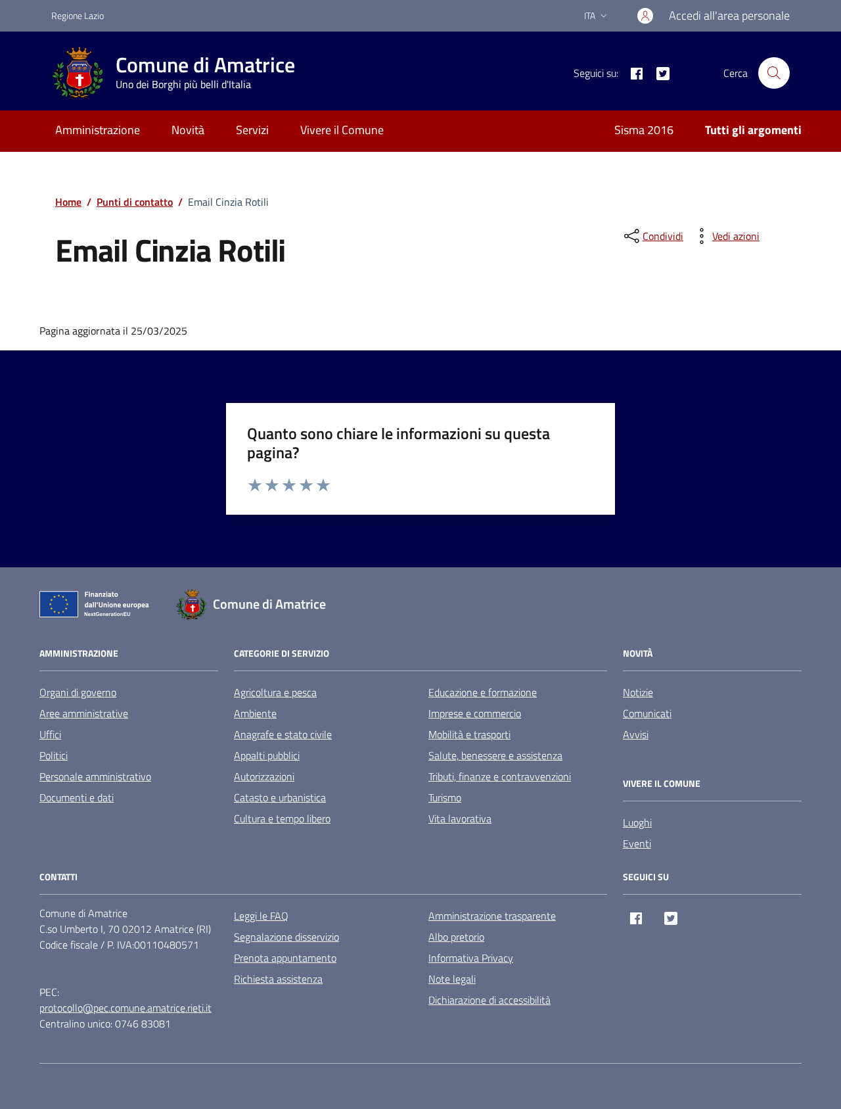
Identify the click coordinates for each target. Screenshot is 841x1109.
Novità (187, 130)
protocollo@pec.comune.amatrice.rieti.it (125, 1008)
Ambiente (255, 713)
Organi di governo (77, 692)
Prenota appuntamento (285, 958)
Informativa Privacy (470, 958)
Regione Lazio (77, 15)
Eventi (637, 843)
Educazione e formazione (482, 692)
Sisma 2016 (643, 130)
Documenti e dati (76, 797)
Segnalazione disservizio (286, 937)
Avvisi (635, 734)
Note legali (452, 979)
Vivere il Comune (342, 130)
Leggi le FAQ (261, 916)
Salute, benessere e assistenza (495, 755)
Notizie (638, 692)
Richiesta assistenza (278, 979)
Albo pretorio (456, 937)
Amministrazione (97, 130)
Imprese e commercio (474, 713)
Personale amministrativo (95, 776)
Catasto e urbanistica (280, 797)
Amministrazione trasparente (492, 916)
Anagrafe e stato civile (283, 734)
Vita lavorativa (459, 818)
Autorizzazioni (264, 776)
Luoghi (637, 822)
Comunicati (647, 713)
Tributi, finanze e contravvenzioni (499, 776)
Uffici (50, 734)
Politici (53, 755)
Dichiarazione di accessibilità (489, 1000)
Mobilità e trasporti (469, 734)
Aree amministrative (83, 713)
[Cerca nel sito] (774, 73)
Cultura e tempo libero (282, 818)
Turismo (444, 797)
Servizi (252, 130)
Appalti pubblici (267, 755)
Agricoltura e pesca (275, 692)
